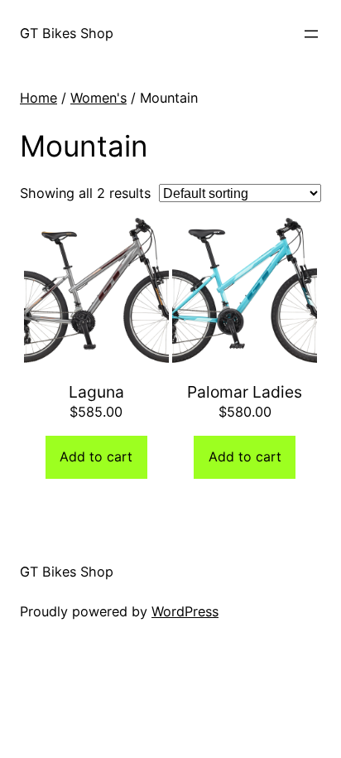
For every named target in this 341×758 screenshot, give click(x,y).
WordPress (185, 611)
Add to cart (96, 456)
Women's (98, 97)
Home (38, 97)
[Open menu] (311, 34)
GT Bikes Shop (66, 33)
